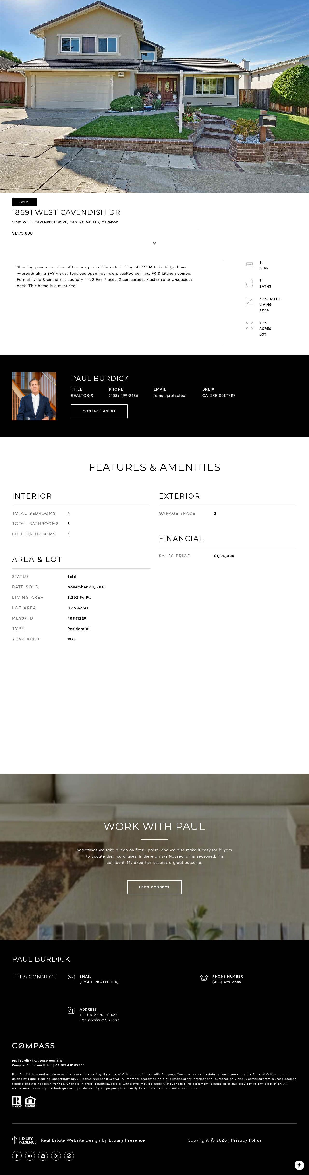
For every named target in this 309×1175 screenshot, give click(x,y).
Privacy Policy (246, 1140)
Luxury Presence (127, 1140)
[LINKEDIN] (30, 1156)
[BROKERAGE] (69, 1156)
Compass (183, 1074)
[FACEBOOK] (17, 1156)
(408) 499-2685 (123, 395)
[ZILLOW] (43, 1156)
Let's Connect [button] (154, 887)
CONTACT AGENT (99, 411)
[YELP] (56, 1156)
